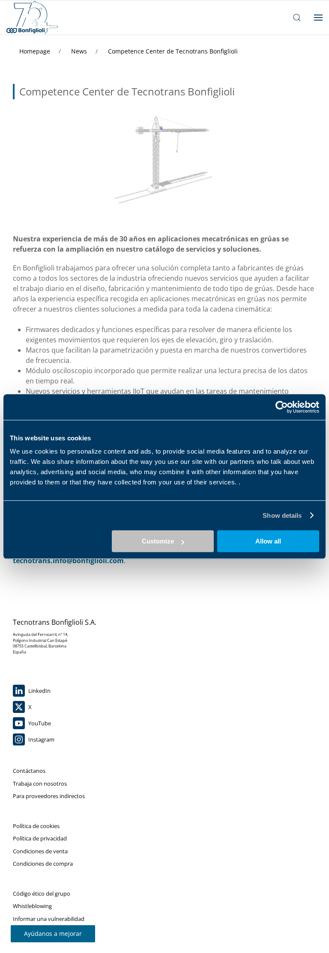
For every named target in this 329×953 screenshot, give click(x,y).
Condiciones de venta (40, 851)
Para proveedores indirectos (49, 796)
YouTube (39, 723)
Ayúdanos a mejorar (53, 933)
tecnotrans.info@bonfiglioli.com (68, 560)
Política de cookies (36, 826)
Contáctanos (29, 771)
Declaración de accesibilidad (48, 931)
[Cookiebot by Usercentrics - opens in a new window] (281, 407)
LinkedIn (39, 691)
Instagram (40, 739)
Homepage (35, 51)
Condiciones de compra (43, 863)
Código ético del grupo (41, 893)
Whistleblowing (32, 906)
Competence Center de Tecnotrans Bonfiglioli (173, 51)
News (80, 51)
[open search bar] (297, 17)
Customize (158, 541)
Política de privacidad (40, 838)
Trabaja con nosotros (40, 783)
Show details (282, 515)
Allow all (268, 541)
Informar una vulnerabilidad (48, 919)
